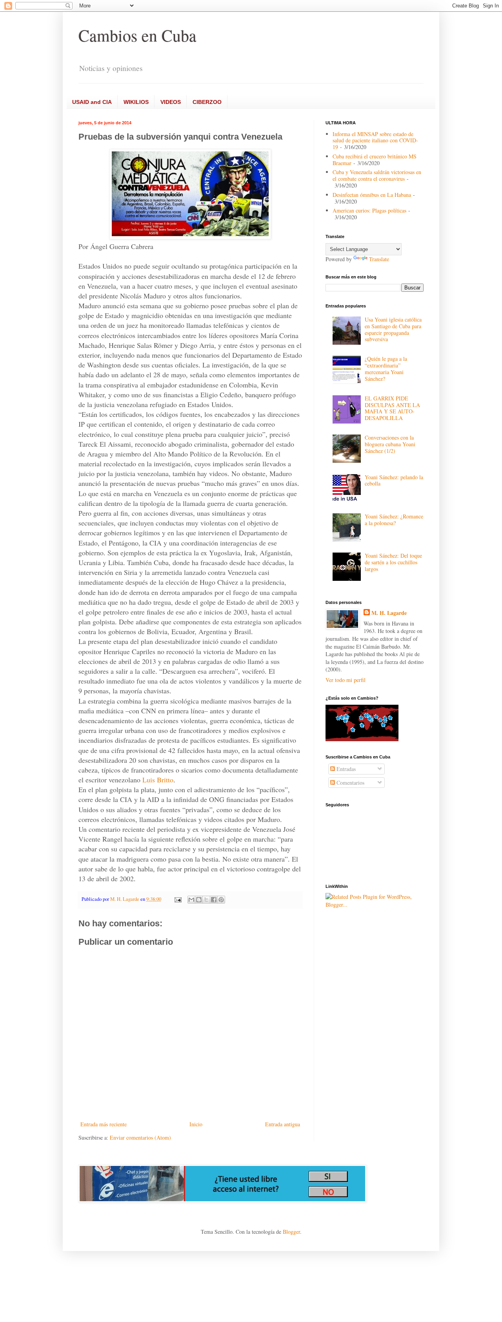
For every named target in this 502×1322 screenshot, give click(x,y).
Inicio (195, 1124)
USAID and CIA (92, 102)
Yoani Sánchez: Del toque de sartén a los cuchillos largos (393, 562)
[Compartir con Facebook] (214, 900)
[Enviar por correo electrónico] (191, 900)
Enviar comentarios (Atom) (140, 1137)
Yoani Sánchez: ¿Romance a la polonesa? (394, 520)
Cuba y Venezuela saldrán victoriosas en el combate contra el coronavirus (377, 175)
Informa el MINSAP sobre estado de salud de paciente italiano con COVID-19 (375, 140)
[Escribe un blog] (199, 900)
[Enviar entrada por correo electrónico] (177, 899)
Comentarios (349, 782)
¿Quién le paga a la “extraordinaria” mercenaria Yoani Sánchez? (386, 368)
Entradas (345, 769)
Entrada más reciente (103, 1124)
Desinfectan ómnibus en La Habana (372, 194)
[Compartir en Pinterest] (221, 900)
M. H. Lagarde (389, 613)
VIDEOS (170, 102)
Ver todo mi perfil (346, 680)
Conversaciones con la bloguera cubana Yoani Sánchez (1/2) (390, 444)
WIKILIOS (136, 102)
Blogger (291, 1231)
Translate (379, 259)
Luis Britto (157, 779)
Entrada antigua (282, 1124)
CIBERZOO (207, 102)
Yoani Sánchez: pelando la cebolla (394, 480)
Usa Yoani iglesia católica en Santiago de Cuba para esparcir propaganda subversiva (393, 329)
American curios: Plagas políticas (369, 210)
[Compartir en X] (206, 900)
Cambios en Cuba (137, 35)
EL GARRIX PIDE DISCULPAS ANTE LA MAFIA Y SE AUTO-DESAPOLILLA (392, 408)
